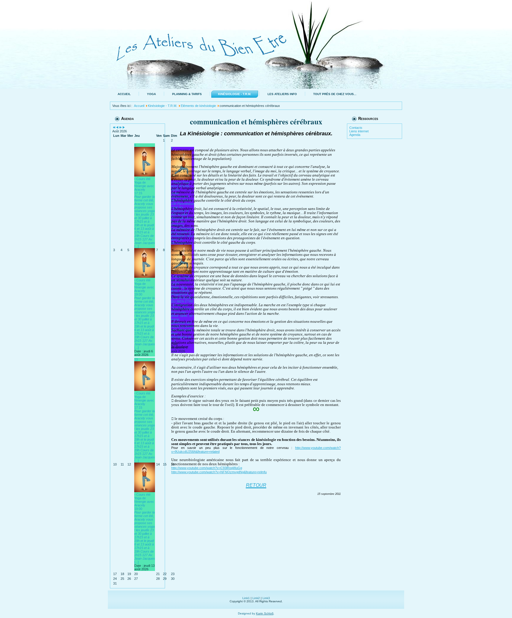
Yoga (151, 94)
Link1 (246, 598)
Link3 (266, 598)
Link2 (256, 598)
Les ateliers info (282, 94)
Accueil (124, 94)
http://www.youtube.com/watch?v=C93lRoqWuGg (206, 468)
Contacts (355, 127)
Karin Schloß (264, 613)
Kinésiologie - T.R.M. (234, 94)
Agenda (354, 135)
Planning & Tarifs (187, 94)
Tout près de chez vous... (334, 94)
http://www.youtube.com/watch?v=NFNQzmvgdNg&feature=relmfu (219, 472)
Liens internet (359, 131)
